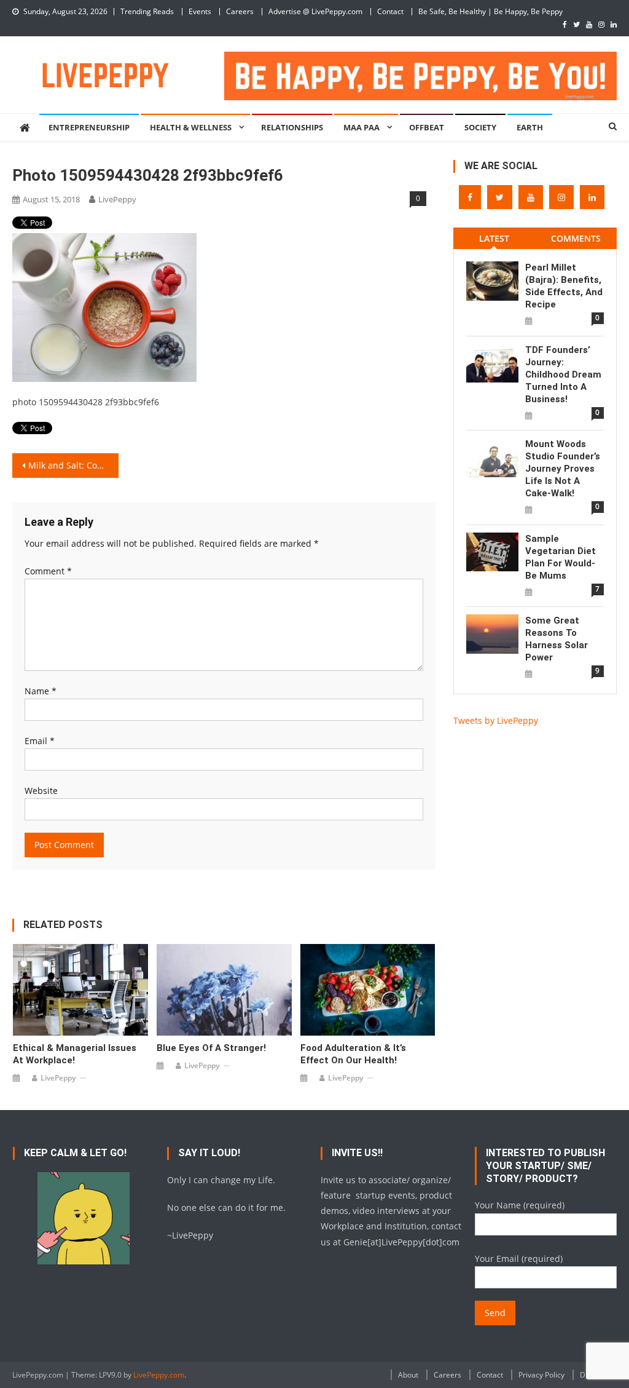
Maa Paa (361, 127)
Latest (494, 238)
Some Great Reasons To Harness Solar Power (556, 639)
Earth (530, 127)
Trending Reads (147, 11)
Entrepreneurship (89, 127)
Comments (576, 238)
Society (480, 127)
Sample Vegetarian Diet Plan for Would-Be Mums (560, 557)
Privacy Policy (541, 1375)
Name (41, 691)
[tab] (494, 238)
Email (40, 741)
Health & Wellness (191, 127)
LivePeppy (117, 199)
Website (41, 790)
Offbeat (426, 127)
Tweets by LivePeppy (495, 720)
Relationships (292, 127)
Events (200, 11)
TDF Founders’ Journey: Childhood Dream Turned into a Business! (563, 374)
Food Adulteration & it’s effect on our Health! (353, 1054)
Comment (48, 571)
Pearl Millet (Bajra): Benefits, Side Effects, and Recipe (564, 286)
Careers (240, 11)
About (408, 1375)
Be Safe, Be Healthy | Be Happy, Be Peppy (490, 11)
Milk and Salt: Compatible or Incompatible (73, 465)
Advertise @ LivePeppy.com (315, 11)
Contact (390, 11)
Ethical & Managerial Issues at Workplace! (74, 1054)
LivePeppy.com (158, 1375)
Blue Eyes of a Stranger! (211, 1047)
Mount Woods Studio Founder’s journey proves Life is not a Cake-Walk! (562, 468)
